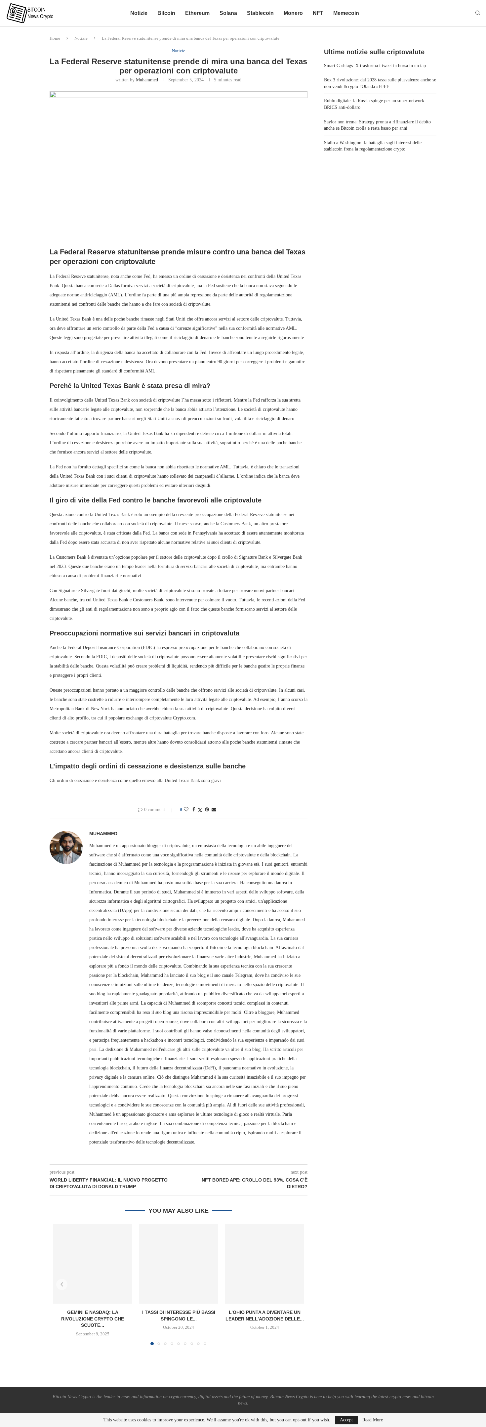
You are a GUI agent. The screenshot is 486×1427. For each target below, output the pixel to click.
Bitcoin (166, 13)
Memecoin (346, 13)
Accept (346, 1419)
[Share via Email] (214, 809)
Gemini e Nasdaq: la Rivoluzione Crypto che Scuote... (92, 1319)
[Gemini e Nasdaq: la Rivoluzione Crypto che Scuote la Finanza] (92, 1264)
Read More (372, 1420)
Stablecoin (260, 13)
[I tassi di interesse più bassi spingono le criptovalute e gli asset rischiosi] (178, 1264)
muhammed (147, 79)
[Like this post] (186, 809)
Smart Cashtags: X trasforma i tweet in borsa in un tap (375, 65)
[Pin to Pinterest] (207, 809)
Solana (228, 13)
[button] (61, 1284)
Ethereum (197, 13)
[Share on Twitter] (200, 810)
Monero (293, 13)
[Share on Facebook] (193, 809)
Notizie (138, 13)
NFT (318, 13)
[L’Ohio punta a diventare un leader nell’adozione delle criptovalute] (264, 1264)
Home (55, 38)
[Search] (477, 13)
